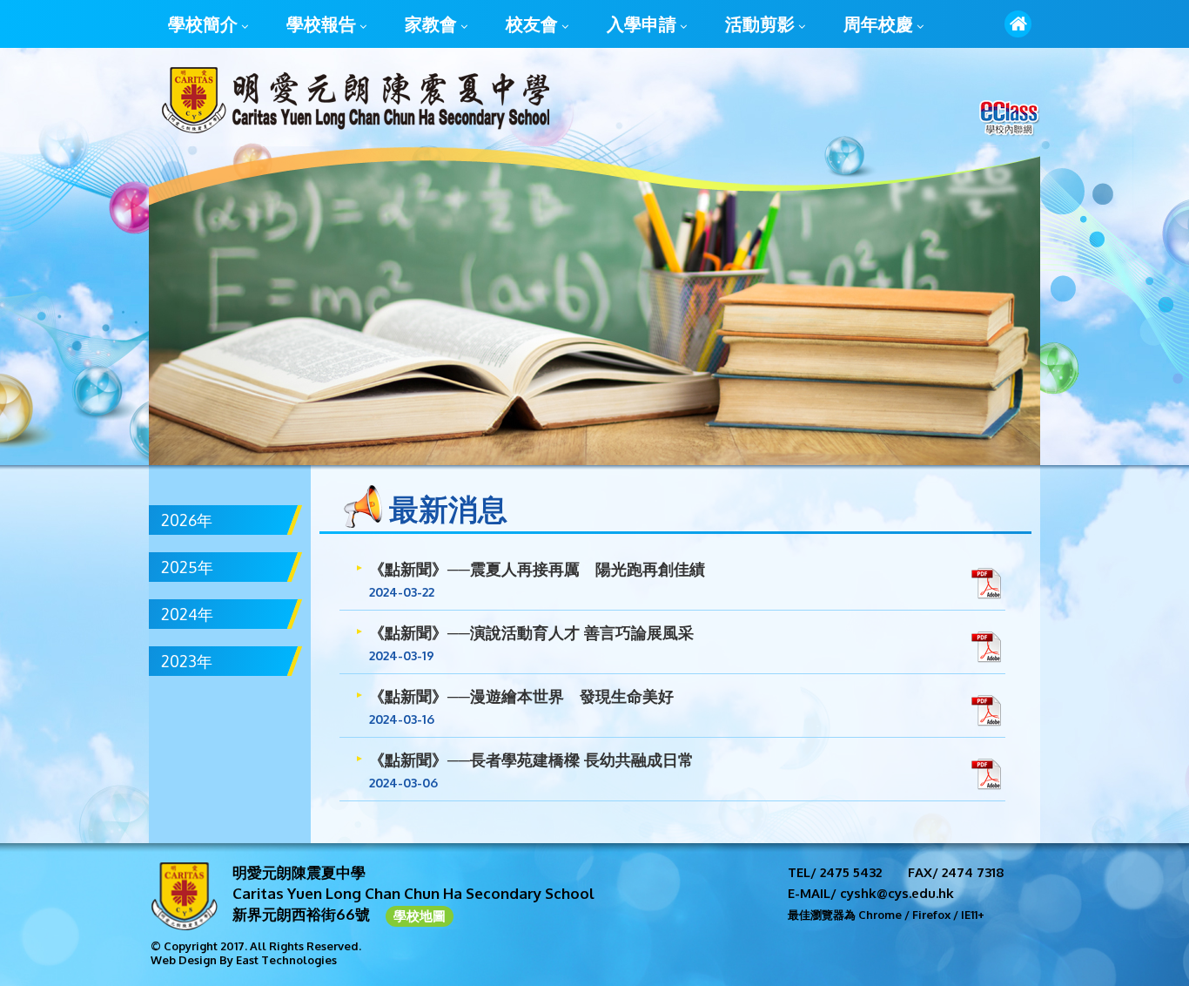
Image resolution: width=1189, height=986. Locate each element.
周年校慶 (878, 23)
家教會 (431, 23)
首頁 (1017, 23)
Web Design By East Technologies (244, 960)
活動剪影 (760, 23)
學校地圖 (419, 916)
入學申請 (641, 23)
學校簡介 (203, 23)
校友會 (532, 23)
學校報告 (321, 23)
